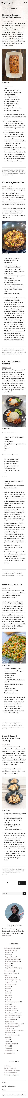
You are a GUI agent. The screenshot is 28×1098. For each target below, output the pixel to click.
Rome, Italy (8, 1021)
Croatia (7, 986)
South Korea (9, 1032)
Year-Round (22, 173)
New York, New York (11, 1017)
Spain (7, 1037)
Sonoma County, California (13, 1030)
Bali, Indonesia (10, 977)
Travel (6, 975)
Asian (19, 350)
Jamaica (7, 997)
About (4, 1082)
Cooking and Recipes (18, 170)
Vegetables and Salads (8, 723)
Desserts (4, 171)
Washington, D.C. (10, 1050)
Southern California (11, 1035)
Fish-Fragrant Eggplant (11, 1075)
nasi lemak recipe (14, 376)
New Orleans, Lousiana (12, 1015)
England (7, 991)
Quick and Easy (6, 173)
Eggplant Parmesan (10, 1068)
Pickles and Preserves (12, 961)
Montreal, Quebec (10, 1010)
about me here (6, 935)
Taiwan (7, 1039)
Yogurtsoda (5, 1095)
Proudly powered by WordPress (17, 1095)
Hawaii (7, 995)
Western (12, 173)
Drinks (7, 955)
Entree (7, 352)
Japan (7, 999)
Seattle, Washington (11, 1026)
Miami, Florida (10, 1006)
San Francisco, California (13, 1024)
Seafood (4, 573)
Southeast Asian (10, 575)
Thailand (8, 1041)
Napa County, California (12, 1013)
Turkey (7, 1046)
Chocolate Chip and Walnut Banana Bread (11, 16)
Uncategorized (13, 350)
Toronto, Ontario (10, 1043)
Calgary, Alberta (10, 982)
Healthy (16, 171)
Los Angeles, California (12, 1002)
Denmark (8, 988)
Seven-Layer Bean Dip (12, 584)
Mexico (7, 1004)
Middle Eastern (14, 871)
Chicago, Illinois (10, 984)
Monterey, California (11, 1008)
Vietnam (8, 1048)
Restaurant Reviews (10, 973)
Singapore (8, 1028)
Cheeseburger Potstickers (12, 1070)
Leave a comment (8, 175)
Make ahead (22, 171)
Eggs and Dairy (10, 957)
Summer (16, 575)
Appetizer (17, 723)
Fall (13, 171)
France (7, 993)
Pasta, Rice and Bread (12, 959)
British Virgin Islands (12, 980)
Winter (17, 173)
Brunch (10, 171)
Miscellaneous (8, 971)
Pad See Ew (7, 1066)
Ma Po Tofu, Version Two (13, 183)
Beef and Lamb (15, 349)
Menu (25, 2)
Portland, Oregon (10, 1019)
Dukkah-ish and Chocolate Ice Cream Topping (11, 738)
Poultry (7, 963)
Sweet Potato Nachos (10, 1072)
